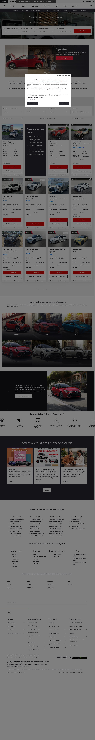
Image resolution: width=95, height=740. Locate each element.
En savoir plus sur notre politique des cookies (36, 97)
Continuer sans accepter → (63, 75)
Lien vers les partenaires (31, 99)
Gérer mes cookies (32, 103)
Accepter (64, 103)
